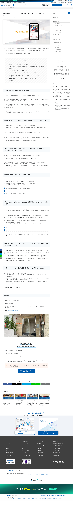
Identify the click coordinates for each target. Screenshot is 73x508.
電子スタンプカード (26, 441)
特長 (7, 445)
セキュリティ (29, 498)
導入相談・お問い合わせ (58, 443)
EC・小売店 (58, 47)
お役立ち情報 (40, 452)
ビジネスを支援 (24, 498)
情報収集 (43, 498)
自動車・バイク (58, 51)
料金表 (22, 5)
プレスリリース (58, 25)
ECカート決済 (9, 455)
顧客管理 (39, 443)
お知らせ (57, 23)
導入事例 (31, 5)
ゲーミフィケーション (26, 455)
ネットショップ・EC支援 (18, 498)
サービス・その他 (58, 53)
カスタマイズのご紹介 (48, 432)
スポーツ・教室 (58, 49)
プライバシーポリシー (57, 450)
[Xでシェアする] (57, 462)
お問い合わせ (67, 5)
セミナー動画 (40, 455)
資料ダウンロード (57, 5)
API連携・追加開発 (10, 452)
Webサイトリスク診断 (35, 474)
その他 (59, 498)
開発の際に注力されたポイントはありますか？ (18, 70)
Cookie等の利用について (58, 452)
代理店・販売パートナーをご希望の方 (65, 2)
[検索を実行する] (69, 13)
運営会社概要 (56, 455)
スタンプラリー (25, 443)
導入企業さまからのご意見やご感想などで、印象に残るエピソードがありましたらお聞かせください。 (62, 105)
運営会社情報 (53, 2)
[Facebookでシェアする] (60, 462)
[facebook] (59, 78)
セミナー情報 (57, 34)
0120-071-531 (46, 5)
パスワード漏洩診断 (28, 474)
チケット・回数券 (25, 450)
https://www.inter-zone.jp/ (13, 310)
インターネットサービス (10, 498)
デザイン (7, 450)
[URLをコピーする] (45, 384)
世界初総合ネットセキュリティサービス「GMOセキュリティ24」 (15, 474)
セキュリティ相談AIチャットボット (43, 474)
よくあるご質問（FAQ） (58, 445)
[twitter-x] (61, 78)
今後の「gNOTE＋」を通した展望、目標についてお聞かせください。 (23, 78)
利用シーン (58, 32)
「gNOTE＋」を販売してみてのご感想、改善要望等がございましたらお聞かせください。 (62, 101)
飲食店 (57, 45)
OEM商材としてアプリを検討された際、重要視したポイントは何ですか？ (24, 64)
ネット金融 (46, 498)
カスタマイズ (37, 5)
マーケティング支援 (34, 498)
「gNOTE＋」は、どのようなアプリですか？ (18, 62)
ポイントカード (25, 445)
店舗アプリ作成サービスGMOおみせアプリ (14, 360)
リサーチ (39, 498)
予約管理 (23, 448)
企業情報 (11, 80)
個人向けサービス (55, 498)
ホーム (7, 441)
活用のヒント (58, 30)
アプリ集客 (8, 443)
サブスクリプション (26, 452)
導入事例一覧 (57, 42)
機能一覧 (26, 5)
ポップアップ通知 (41, 445)
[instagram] (63, 78)
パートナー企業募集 (57, 448)
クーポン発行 (40, 441)
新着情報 (56, 21)
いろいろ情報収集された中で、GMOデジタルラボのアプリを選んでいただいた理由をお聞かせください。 (62, 94)
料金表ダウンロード (57, 441)
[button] (7, 384)
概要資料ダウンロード (25, 432)
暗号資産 (50, 498)
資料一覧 (39, 450)
